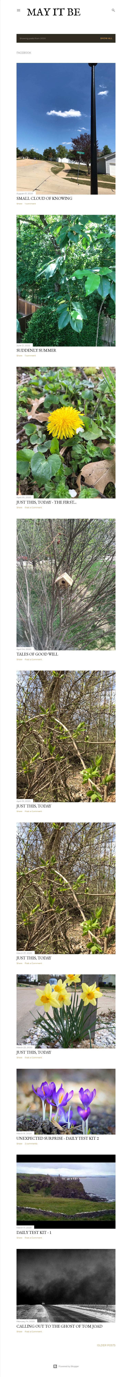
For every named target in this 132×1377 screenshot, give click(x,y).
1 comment (30, 203)
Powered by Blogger (69, 1366)
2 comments (31, 1143)
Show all (106, 38)
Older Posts (106, 1345)
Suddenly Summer (36, 350)
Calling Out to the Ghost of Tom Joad (59, 1326)
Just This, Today (33, 806)
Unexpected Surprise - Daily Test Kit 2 (57, 1138)
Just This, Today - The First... (46, 502)
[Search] (113, 9)
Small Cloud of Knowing (44, 198)
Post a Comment (33, 507)
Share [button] (19, 203)
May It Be (54, 12)
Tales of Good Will (37, 654)
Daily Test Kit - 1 (34, 1232)
